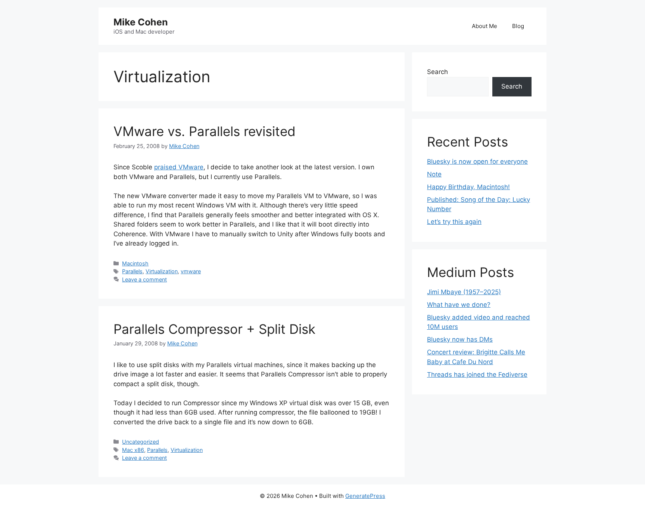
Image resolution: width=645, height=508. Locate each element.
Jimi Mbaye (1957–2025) (464, 292)
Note (434, 174)
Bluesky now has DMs (460, 339)
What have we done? (458, 304)
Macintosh (135, 263)
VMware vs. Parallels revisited (204, 131)
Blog (518, 26)
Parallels (132, 271)
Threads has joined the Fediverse (477, 374)
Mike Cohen (140, 22)
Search (437, 72)
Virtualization (162, 271)
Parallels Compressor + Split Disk (214, 329)
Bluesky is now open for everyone (477, 161)
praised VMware (178, 167)
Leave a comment (144, 279)
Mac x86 (133, 450)
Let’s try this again (454, 221)
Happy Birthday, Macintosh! (468, 187)
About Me (484, 26)
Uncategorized (140, 441)
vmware (191, 271)
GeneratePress (365, 495)
